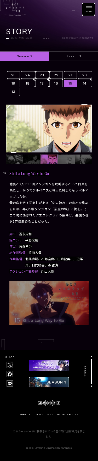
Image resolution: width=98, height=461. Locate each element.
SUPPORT (26, 414)
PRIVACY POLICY (68, 414)
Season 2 (24, 56)
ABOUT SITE (44, 414)
